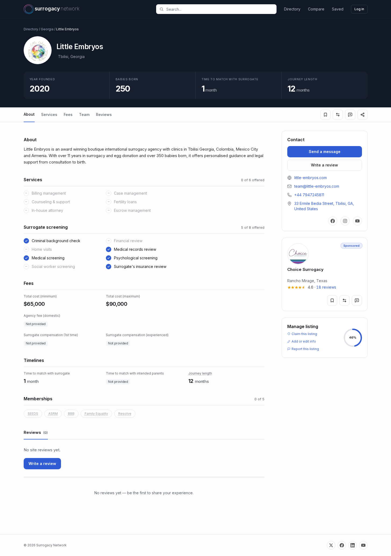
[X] (331, 545)
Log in (359, 9)
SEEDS (33, 414)
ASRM (53, 414)
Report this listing (305, 349)
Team (84, 114)
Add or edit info (304, 341)
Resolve (124, 414)
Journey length (200, 373)
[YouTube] (357, 221)
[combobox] (219, 9)
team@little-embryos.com (316, 186)
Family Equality (96, 414)
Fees (68, 114)
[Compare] (338, 115)
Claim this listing (304, 334)
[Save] (325, 115)
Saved (337, 9)
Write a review (42, 463)
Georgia (47, 29)
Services (49, 114)
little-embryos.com (310, 177)
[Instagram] (345, 221)
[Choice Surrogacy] (324, 274)
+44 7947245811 (309, 194)
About (29, 114)
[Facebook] (332, 221)
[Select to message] (350, 115)
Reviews (104, 114)
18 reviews (326, 287)
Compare (316, 9)
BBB (71, 414)
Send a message (324, 151)
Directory (292, 9)
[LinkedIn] (352, 545)
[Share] (362, 115)
